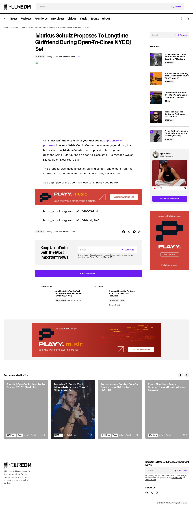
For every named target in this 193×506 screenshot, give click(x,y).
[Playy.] (96, 340)
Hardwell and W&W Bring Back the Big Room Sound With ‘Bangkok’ (176, 75)
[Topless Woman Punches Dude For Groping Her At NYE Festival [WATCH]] (120, 409)
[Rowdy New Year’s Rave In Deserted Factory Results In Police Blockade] (167, 409)
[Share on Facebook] (123, 232)
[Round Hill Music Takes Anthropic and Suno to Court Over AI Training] (156, 59)
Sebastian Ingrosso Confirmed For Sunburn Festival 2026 (175, 114)
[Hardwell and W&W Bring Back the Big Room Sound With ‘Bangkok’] (156, 78)
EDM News (15, 27)
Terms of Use (109, 257)
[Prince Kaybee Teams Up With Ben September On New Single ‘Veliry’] (156, 136)
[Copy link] (139, 232)
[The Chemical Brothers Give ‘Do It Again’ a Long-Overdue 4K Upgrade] (156, 97)
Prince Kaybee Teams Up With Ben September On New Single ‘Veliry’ (176, 133)
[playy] (88, 197)
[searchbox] (103, 6)
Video (114, 435)
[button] (5, 18)
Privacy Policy (95, 257)
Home (6, 27)
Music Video (61, 300)
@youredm (166, 153)
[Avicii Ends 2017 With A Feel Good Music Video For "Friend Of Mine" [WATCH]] (62, 296)
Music (167, 101)
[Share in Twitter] (129, 232)
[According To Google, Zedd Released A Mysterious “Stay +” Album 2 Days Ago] (73, 409)
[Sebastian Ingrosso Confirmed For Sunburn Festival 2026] (156, 117)
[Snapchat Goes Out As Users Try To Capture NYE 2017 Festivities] (115, 296)
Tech (122, 300)
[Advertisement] (169, 240)
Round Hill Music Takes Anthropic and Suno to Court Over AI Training (175, 56)
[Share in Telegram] (134, 232)
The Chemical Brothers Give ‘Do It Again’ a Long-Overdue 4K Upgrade (175, 95)
